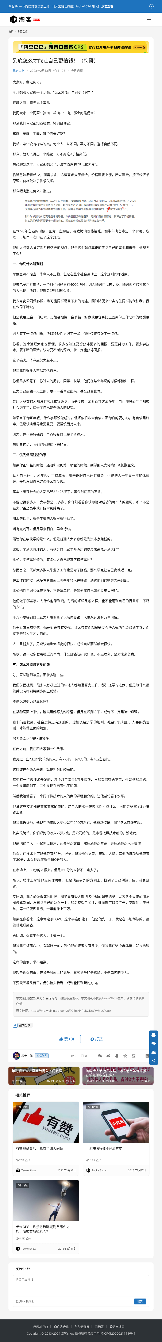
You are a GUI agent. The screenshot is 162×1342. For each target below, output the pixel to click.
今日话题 (77, 70)
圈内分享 (25, 1025)
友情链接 (83, 1326)
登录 (18, 1301)
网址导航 (42, 1326)
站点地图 (118, 1326)
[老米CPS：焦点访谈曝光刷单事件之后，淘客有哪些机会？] (46, 1200)
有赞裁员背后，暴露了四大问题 (39, 1148)
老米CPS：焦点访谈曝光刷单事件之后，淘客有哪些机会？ (43, 1229)
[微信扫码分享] (100, 1056)
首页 (11, 31)
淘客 (43, 897)
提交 (140, 1301)
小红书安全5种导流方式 (104, 1148)
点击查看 (107, 6)
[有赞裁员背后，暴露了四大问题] (46, 1122)
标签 (101, 1326)
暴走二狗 (18, 70)
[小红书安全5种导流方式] (116, 1122)
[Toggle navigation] (149, 19)
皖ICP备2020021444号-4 (117, 1333)
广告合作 (63, 1326)
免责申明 (94, 1333)
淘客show (67, 1333)
